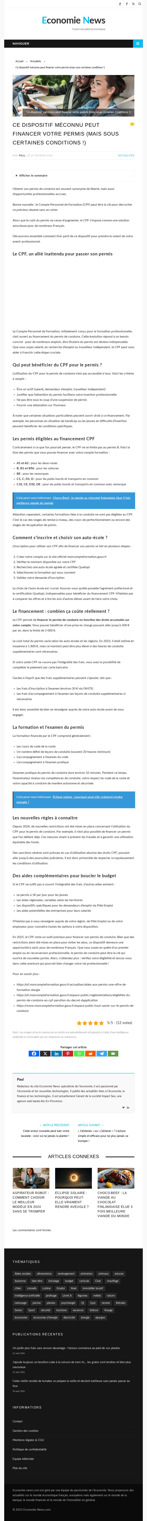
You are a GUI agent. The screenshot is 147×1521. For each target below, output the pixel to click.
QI (82, 1303)
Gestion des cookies (25, 1430)
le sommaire (33, 175)
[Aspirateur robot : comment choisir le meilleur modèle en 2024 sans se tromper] (31, 1178)
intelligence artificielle (27, 1295)
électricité (69, 1317)
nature (111, 1295)
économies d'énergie (45, 1317)
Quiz (93, 1303)
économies (21, 1317)
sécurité (45, 1310)
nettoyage (20, 1303)
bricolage (53, 1281)
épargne (100, 1317)
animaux (104, 1274)
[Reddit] (90, 1054)
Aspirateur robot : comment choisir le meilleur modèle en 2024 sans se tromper (31, 1202)
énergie (85, 1317)
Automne (20, 1281)
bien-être (37, 1281)
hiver (74, 1288)
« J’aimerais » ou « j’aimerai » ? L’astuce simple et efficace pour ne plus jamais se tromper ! (103, 1136)
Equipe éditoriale (23, 1459)
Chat (98, 1281)
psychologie (68, 1303)
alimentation (44, 1274)
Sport (31, 1310)
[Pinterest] (68, 1054)
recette (106, 1303)
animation (86, 1274)
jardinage (51, 1295)
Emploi (61, 1288)
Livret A (67, 1295)
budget (69, 1281)
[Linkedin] (56, 1054)
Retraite (120, 1303)
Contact (17, 1421)
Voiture (94, 1310)
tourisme (61, 1310)
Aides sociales (23, 1274)
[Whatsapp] (79, 1054)
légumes (82, 1295)
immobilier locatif (93, 1288)
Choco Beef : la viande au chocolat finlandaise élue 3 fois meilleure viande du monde (115, 1204)
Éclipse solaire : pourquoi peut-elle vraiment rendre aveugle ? (72, 1199)
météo (97, 1295)
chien (18, 1288)
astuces (119, 1274)
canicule (84, 1281)
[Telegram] (101, 1054)
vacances (78, 1310)
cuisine (46, 1288)
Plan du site (20, 1468)
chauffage (112, 1281)
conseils (31, 1288)
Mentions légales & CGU (28, 1440)
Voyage (108, 1310)
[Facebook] (34, 1054)
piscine (37, 1303)
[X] (45, 1054)
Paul (22, 155)
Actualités (126, 155)
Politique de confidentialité (30, 1449)
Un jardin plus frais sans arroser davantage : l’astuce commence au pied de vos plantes (66, 1348)
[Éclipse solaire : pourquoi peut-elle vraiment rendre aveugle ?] (73, 1178)
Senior (18, 1310)
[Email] (113, 1054)
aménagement (66, 1274)
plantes (51, 1303)
